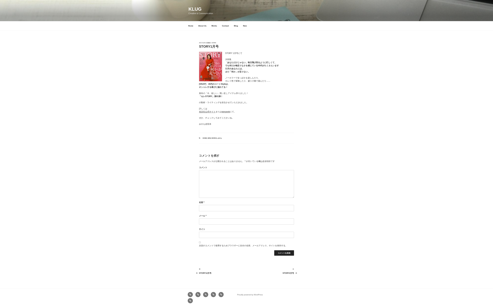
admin (213, 43)
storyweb (226, 112)
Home (190, 26)
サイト (202, 229)
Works (214, 26)
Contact (225, 26)
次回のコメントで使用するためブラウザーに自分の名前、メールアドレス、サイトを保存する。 (243, 245)
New (245, 26)
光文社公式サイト (207, 112)
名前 (201, 202)
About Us (202, 26)
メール (202, 216)
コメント (203, 167)
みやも (220, 138)
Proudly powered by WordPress (250, 295)
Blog (236, 26)
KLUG (195, 9)
